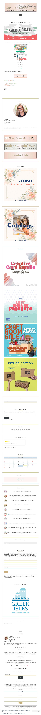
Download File (20, 67)
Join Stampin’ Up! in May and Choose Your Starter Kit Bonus (22, 523)
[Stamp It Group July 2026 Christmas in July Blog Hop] (5, 500)
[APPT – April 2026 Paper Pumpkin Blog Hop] (5, 518)
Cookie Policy (23, 713)
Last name (6, 567)
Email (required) (7, 559)
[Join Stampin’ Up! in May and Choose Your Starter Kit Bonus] (5, 523)
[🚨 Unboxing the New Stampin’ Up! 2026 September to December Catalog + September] (5, 496)
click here (28, 665)
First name (6, 563)
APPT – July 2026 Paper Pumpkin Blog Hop (22, 491)
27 (25, 465)
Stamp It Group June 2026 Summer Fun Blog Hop (22, 509)
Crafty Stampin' (20, 7)
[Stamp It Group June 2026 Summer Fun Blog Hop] (5, 509)
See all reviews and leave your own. (10, 447)
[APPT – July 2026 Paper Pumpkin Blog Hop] (5, 491)
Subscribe (20, 677)
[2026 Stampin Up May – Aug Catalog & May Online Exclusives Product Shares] (5, 532)
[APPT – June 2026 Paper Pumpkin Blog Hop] (5, 505)
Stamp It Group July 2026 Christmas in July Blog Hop (22, 500)
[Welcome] (20, 110)
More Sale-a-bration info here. (9, 80)
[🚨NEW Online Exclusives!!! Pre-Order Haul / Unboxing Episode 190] (5, 514)
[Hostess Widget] (20, 184)
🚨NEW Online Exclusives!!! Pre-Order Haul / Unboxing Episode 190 (22, 514)
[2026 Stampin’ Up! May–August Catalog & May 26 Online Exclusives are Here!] (5, 528)
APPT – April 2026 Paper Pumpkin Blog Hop (22, 518)
